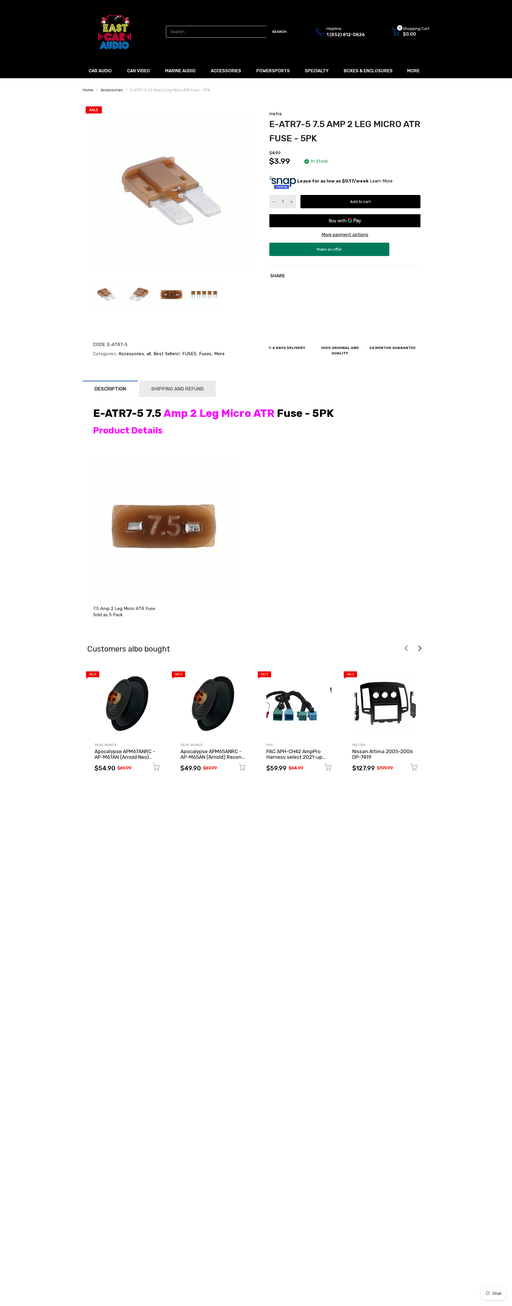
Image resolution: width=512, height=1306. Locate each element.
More (219, 353)
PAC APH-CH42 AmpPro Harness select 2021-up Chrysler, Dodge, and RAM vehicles (296, 759)
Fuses (205, 353)
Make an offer (329, 251)
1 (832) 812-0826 (346, 34)
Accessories (130, 353)
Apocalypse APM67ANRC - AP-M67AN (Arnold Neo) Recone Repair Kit (125, 756)
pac (269, 745)
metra (275, 113)
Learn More (381, 181)
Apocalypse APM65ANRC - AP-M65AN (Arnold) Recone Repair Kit (212, 756)
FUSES (188, 353)
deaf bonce (106, 745)
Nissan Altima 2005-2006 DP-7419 (382, 754)
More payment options (344, 234)
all (148, 353)
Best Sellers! (166, 353)
